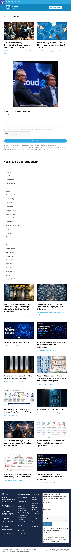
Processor (9, 264)
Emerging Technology (12, 225)
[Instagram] (12, 533)
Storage (8, 275)
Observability (10, 260)
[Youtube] (3, 533)
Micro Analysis (10, 252)
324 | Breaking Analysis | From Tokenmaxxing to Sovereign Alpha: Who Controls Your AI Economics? (17, 308)
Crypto (8, 187)
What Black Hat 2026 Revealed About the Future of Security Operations (50, 443)
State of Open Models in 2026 (17, 342)
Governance (10, 237)
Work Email (8, 115)
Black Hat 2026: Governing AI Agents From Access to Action (17, 410)
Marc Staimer (40, 384)
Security (8, 267)
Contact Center (11, 183)
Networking (9, 256)
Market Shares (10, 248)
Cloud (8, 176)
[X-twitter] (5, 533)
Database (9, 202)
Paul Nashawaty (41, 350)
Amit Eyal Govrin (19, 315)
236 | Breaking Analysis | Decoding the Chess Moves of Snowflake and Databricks (17, 45)
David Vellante (8, 51)
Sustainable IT (10, 279)
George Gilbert (20, 51)
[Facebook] (10, 533)
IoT (7, 245)
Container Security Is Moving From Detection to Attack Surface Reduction (52, 476)
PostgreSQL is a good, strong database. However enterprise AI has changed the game (51, 378)
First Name (8, 122)
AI (6, 168)
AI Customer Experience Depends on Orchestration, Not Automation (51, 344)
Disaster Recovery (11, 214)
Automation (9, 172)
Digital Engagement (12, 210)
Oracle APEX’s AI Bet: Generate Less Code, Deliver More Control (18, 475)
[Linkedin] (7, 533)
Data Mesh (9, 206)
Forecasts (9, 233)
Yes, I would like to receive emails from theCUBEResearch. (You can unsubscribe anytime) (29, 129)
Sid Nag (6, 346)
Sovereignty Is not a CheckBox (50, 409)
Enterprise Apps (11, 222)
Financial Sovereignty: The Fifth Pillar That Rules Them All (18, 377)
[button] (2, 2)
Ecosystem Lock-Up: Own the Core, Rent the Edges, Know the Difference (51, 306)
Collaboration (10, 180)
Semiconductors (11, 271)
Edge (7, 229)
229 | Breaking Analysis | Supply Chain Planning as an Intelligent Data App (51, 45)
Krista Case (7, 415)
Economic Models (11, 218)
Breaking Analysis (11, 195)
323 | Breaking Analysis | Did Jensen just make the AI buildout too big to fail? (18, 443)
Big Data (8, 191)
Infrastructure (10, 241)
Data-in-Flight (10, 199)
